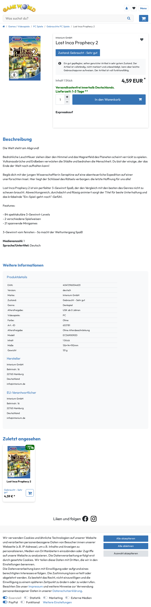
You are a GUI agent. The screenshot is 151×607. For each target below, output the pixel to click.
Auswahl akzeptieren (126, 553)
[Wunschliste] (134, 8)
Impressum (36, 586)
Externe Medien (81, 598)
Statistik (35, 598)
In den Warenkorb (107, 99)
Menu (143, 8)
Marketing (56, 598)
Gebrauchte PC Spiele (58, 26)
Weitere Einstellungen (57, 602)
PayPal (13, 602)
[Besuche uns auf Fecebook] (85, 519)
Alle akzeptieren (125, 538)
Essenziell (15, 598)
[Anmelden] (126, 8)
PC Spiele (38, 26)
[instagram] (93, 519)
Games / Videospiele (19, 26)
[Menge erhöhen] (67, 97)
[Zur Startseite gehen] (4, 26)
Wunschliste (142, 40)
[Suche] (129, 18)
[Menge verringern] (67, 102)
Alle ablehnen (126, 546)
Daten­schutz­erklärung (67, 591)
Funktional (33, 602)
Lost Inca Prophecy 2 (19, 481)
